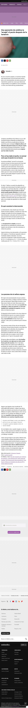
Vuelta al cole (5, 23)
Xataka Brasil (4, 694)
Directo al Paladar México (7, 698)
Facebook (2, 61)
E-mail (10, 61)
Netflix (21, 23)
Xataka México (5, 692)
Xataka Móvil (4, 654)
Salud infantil (17, 613)
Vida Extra (16, 654)
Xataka (3, 652)
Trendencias (4, 680)
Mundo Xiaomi (4, 660)
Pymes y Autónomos (18, 682)
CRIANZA (19, 4)
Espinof (16, 663)
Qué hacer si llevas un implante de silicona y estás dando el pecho (13, 461)
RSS (19, 601)
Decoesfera (4, 682)
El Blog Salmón (17, 680)
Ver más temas (5, 633)
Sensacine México (18, 694)
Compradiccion (5, 684)
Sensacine (16, 661)
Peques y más (17, 628)
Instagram (16, 601)
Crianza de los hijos (19, 621)
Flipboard (7, 61)
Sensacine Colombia (18, 696)
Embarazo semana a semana (6, 625)
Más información (15, 706)
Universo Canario (15, 453)
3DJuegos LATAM (18, 692)
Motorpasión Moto (18, 673)
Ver (15, 532)
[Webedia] (24, 1)
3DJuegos (16, 652)
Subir (22, 644)
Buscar (26, 639)
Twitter (5, 61)
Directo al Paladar (5, 671)
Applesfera (4, 656)
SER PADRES (4, 4)
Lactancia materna (18, 466)
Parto (15, 616)
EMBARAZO (12, 4)
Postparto (4, 619)
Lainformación (8, 455)
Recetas (26, 23)
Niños (17, 23)
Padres (3, 628)
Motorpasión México (18, 698)
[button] (8, 71)
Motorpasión (17, 671)
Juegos (11, 23)
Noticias (4, 613)
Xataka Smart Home (6, 658)
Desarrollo (16, 619)
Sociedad (16, 624)
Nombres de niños (15, 595)
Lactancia (9, 466)
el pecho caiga (12, 195)
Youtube (13, 601)
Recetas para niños (6, 621)
